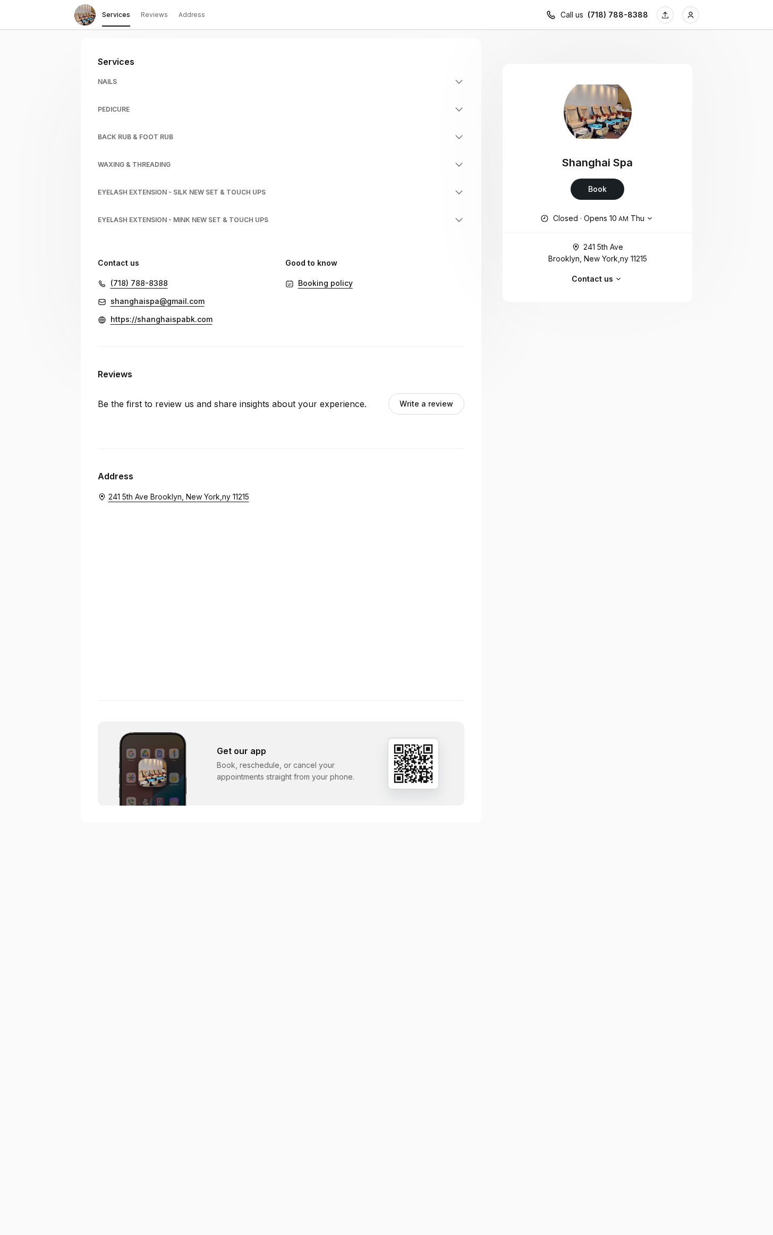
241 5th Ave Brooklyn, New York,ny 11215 (597, 252)
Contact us (592, 278)
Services (116, 15)
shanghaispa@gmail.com (158, 301)
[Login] (690, 14)
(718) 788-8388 (618, 14)
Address (192, 15)
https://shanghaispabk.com (162, 319)
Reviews (154, 15)
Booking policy (325, 282)
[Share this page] (665, 14)
